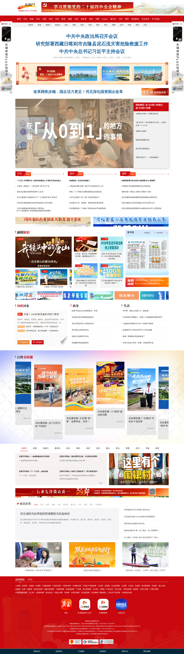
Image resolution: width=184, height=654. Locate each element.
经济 (51, 19)
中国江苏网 (144, 589)
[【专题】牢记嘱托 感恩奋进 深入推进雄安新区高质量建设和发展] (115, 73)
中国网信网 (77, 586)
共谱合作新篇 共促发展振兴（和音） (67, 57)
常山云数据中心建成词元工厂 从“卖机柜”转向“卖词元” (37, 197)
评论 (57, 19)
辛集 (129, 25)
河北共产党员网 (114, 592)
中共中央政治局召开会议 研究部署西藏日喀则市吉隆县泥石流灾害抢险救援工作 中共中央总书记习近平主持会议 (92, 44)
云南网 (102, 589)
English (105, 19)
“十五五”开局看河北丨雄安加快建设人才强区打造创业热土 (39, 180)
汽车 (120, 19)
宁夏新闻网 (60, 589)
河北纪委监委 (116, 631)
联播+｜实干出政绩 (123, 57)
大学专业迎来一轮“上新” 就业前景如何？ (84, 197)
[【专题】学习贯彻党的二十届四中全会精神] (50, 73)
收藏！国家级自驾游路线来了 (134, 336)
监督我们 (103, 651)
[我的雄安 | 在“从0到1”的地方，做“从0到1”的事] (74, 133)
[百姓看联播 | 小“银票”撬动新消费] (76, 389)
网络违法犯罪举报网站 (69, 631)
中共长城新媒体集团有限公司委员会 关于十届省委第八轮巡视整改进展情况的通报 (33, 209)
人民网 (17, 586)
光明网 (38, 586)
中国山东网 (58, 592)
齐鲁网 (66, 592)
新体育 (84, 19)
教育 (63, 19)
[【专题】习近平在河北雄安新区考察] (83, 73)
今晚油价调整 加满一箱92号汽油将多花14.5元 (86, 186)
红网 (23, 589)
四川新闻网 (87, 589)
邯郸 (113, 25)
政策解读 (135, 19)
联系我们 (59, 651)
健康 (70, 19)
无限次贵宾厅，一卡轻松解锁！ (148, 157)
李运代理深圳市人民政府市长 (83, 323)
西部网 (135, 589)
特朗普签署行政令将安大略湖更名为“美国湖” (139, 180)
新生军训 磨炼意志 (143, 148)
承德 (39, 25)
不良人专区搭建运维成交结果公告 (147, 284)
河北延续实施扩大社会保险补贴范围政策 (139, 517)
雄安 (137, 25)
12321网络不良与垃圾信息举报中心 (86, 631)
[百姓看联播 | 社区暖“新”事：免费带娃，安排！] (45, 385)
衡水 (98, 25)
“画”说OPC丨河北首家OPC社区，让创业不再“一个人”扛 (151, 123)
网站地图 (146, 651)
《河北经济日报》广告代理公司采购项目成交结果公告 (150, 280)
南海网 (17, 589)
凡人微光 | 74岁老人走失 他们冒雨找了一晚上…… (142, 537)
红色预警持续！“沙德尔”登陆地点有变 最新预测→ (88, 208)
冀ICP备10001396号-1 (77, 626)
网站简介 (37, 651)
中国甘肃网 (75, 592)
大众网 (130, 586)
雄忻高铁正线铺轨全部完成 (134, 523)
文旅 (76, 19)
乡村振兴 (98, 504)
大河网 (123, 586)
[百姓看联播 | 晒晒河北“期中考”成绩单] (138, 389)
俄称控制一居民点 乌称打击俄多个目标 (136, 192)
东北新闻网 (115, 586)
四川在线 (118, 589)
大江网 (31, 592)
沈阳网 (107, 586)
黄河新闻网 (146, 586)
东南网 (137, 586)
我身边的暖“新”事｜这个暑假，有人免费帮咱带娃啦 (142, 530)
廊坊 (74, 25)
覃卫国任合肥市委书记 (80, 330)
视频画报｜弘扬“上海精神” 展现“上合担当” (98, 57)
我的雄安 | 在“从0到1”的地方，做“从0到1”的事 (150, 106)
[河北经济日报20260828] (136, 255)
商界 (127, 19)
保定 (82, 25)
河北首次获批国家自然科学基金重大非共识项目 (35, 203)
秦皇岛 (57, 25)
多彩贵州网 (38, 589)
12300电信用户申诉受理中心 (55, 631)
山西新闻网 (40, 592)
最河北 (113, 19)
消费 (97, 19)
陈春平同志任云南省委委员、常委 (84, 311)
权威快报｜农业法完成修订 (79, 180)
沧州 (90, 25)
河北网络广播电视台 (98, 592)
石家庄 (30, 25)
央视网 (31, 586)
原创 (32, 19)
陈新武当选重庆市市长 (80, 336)
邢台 (106, 25)
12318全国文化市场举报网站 (104, 631)
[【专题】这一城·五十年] (147, 73)
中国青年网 (66, 586)
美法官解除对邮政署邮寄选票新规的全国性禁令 (139, 197)
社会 (38, 19)
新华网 (24, 586)
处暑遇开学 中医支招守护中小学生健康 (137, 330)
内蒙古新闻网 (49, 589)
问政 (44, 19)
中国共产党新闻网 (89, 586)
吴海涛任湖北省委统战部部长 (83, 317)
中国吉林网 (127, 589)
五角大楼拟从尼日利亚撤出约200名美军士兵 (138, 203)
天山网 (95, 589)
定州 (121, 25)
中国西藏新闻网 (21, 592)
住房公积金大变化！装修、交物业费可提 (138, 343)
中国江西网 (154, 589)
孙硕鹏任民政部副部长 (80, 343)
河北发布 (145, 19)
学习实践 (156, 19)
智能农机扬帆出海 (142, 140)
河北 (25, 19)
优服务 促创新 (141, 131)
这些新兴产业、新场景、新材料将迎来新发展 (86, 203)
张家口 (48, 25)
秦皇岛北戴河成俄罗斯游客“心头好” (30, 192)
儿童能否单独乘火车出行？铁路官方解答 (138, 323)
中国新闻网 (46, 586)
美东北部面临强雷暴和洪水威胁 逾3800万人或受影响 (141, 208)
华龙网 (154, 586)
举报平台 (124, 651)
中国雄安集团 (127, 592)
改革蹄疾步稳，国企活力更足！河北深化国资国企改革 (78, 92)
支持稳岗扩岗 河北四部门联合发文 (137, 510)
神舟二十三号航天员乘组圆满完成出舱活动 (85, 192)
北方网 (100, 586)
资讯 (91, 19)
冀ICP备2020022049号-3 (89, 626)
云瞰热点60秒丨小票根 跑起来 (147, 114)
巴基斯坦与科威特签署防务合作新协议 (136, 186)
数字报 (130, 232)
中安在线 (109, 589)
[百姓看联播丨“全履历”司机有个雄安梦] (107, 383)
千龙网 (78, 589)
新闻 (19, 19)
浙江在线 (161, 586)
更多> (101, 483)
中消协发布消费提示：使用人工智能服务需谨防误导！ (143, 317)
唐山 (66, 25)
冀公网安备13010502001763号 (129, 631)
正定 (145, 25)
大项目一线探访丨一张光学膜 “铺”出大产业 (33, 186)
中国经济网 (56, 586)
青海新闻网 (70, 589)
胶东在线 (49, 592)
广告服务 (81, 651)
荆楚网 (29, 589)
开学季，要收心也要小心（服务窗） (136, 311)
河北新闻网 (85, 592)
